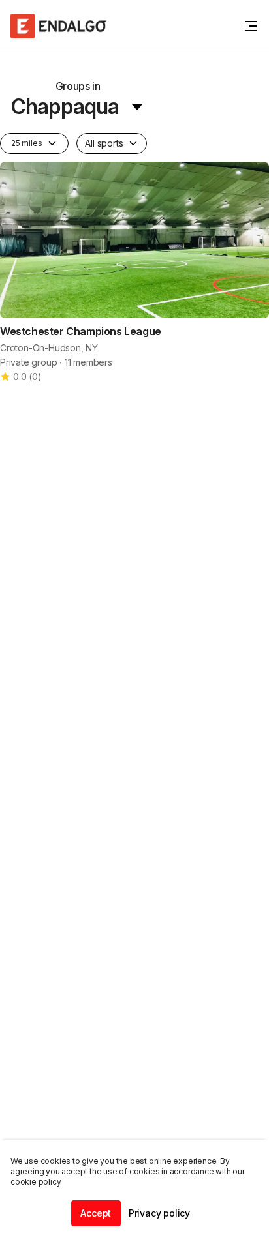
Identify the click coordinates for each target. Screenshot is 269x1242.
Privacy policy (159, 1213)
